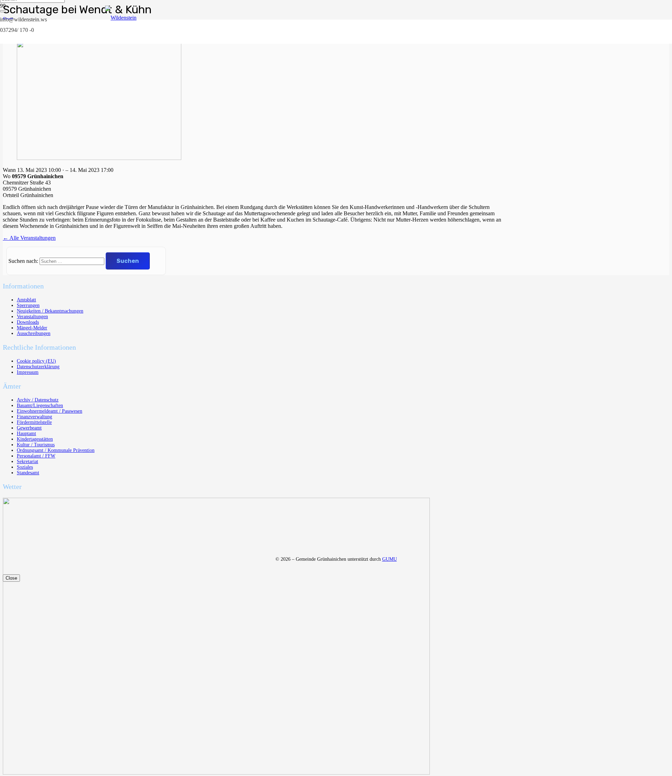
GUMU (389, 559)
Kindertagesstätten (35, 439)
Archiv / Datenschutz (37, 400)
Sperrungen (28, 305)
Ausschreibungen (33, 333)
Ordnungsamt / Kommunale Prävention (55, 450)
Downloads (28, 322)
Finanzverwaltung (34, 416)
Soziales (25, 467)
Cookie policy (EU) (36, 361)
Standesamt (28, 472)
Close (11, 578)
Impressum (27, 372)
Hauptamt (26, 433)
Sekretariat (27, 461)
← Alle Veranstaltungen (29, 238)
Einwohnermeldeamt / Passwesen (49, 411)
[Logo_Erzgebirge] (216, 773)
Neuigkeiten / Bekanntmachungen (50, 311)
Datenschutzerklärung (38, 366)
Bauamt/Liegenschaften (40, 405)
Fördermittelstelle (34, 422)
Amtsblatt (26, 299)
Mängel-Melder (32, 327)
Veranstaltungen (32, 316)
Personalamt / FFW (36, 456)
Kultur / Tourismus (36, 444)
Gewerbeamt (29, 428)
